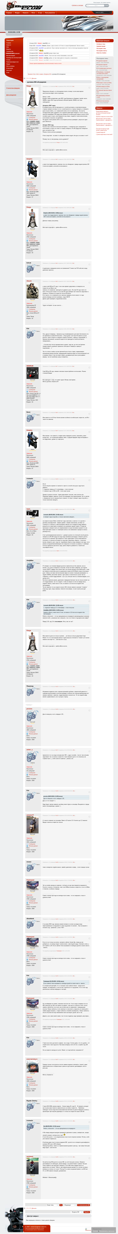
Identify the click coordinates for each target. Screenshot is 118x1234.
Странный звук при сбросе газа (104, 91)
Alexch (29, 281)
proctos (29, 709)
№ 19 (57, 815)
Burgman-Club (24, 6)
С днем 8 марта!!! (100, 132)
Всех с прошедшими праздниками (103, 78)
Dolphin (29, 159)
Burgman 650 (47, 74)
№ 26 (57, 1038)
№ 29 (57, 1121)
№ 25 (57, 998)
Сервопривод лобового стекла (103, 96)
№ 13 (57, 600)
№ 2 (57, 159)
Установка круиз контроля (104, 68)
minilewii (30, 1156)
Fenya (29, 86)
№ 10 (57, 479)
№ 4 (57, 263)
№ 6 (57, 329)
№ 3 (57, 207)
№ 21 (57, 880)
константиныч (32, 1059)
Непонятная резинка (103, 101)
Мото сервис (40, 74)
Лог (73, 86)
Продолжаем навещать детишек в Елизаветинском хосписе (103, 113)
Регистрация (96, 2)
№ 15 (57, 686)
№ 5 (57, 281)
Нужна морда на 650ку (104, 86)
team (28, 509)
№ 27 (57, 1059)
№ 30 (57, 1157)
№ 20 (57, 862)
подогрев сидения (102, 60)
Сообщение (32, 117)
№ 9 (57, 430)
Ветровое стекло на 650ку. (105, 82)
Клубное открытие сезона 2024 (104, 116)
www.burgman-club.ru (32, 1229)
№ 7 (57, 366)
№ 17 (57, 750)
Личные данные (33, 119)
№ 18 (57, 790)
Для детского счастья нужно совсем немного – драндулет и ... (104, 120)
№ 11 (57, 509)
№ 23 (57, 937)
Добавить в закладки (77, 5)
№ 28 (57, 1101)
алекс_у (30, 750)
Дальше (34, 78)
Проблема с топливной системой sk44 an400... (103, 73)
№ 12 (57, 560)
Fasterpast (30, 880)
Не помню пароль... (106, 2)
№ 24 (57, 975)
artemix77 (30, 815)
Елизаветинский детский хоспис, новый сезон (102, 129)
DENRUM (30, 366)
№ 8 (57, 412)
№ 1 (57, 86)
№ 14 (57, 630)
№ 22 (57, 919)
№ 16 (57, 709)
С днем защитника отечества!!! (104, 134)
